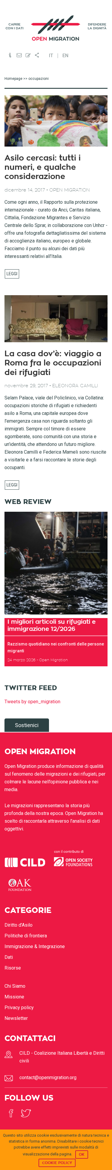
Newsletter (16, 1018)
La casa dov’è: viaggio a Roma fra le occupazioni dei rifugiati (52, 363)
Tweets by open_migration (32, 701)
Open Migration (56, 28)
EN (65, 55)
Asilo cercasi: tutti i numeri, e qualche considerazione (42, 167)
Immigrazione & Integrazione (34, 946)
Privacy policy (19, 1007)
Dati (8, 957)
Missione (14, 997)
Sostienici (27, 725)
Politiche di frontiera (25, 936)
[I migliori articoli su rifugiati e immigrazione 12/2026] (56, 563)
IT (51, 55)
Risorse (12, 968)
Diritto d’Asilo (18, 925)
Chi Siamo (14, 986)
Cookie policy (57, 1163)
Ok (82, 1154)
